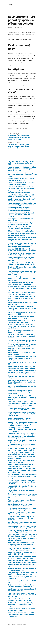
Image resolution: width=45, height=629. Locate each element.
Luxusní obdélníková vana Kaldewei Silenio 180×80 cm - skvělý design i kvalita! (22, 187)
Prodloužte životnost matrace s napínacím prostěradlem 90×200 (22, 409)
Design (10, 5)
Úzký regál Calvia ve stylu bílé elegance (22, 434)
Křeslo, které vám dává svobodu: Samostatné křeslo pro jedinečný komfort (22, 254)
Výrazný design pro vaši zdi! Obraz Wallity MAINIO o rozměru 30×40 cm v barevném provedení (22, 476)
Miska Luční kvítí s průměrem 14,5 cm (21, 406)
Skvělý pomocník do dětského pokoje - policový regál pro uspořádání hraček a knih (22, 163)
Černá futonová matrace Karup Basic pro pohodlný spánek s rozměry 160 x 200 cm (22, 495)
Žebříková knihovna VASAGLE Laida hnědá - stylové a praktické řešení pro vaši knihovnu (21, 326)
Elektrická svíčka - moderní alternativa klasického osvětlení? (21, 609)
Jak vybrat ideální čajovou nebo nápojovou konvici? (22, 387)
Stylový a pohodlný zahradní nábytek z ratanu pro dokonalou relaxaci (22, 223)
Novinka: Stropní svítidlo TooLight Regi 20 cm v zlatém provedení (22, 513)
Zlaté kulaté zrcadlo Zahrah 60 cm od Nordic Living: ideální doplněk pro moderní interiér (21, 391)
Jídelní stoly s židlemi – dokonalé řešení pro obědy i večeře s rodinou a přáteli (22, 557)
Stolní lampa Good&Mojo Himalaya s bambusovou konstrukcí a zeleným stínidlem (21, 518)
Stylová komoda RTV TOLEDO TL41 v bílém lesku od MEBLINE (21, 179)
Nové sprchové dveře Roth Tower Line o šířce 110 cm (22, 363)
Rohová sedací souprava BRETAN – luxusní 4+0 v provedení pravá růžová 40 (22, 449)
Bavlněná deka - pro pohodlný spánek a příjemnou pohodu (22, 523)
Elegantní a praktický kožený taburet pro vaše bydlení (22, 303)
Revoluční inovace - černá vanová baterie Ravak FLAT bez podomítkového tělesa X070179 (22, 414)
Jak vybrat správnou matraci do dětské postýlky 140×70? (22, 313)
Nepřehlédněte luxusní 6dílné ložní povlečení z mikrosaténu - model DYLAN (22, 264)
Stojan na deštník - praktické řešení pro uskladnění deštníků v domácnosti (22, 586)
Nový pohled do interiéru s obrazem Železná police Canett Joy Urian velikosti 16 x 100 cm (22, 272)
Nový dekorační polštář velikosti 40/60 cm (22, 581)
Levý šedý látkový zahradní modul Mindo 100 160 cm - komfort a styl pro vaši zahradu (21, 278)
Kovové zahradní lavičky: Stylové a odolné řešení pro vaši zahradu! (20, 465)
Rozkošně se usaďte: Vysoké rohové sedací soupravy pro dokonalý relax (22, 341)
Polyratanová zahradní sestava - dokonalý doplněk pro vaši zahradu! (21, 191)
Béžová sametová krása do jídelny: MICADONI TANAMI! (21, 457)
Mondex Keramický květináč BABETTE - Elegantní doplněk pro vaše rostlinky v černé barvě (22, 382)
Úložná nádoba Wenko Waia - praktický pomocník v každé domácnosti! (22, 345)
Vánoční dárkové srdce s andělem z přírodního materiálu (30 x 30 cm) (20, 599)
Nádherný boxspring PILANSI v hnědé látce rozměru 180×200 (22, 569)
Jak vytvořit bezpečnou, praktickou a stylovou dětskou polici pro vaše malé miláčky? (21, 336)
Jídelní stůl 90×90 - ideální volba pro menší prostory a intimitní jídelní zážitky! (22, 250)
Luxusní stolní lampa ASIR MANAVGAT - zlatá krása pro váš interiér (22, 317)
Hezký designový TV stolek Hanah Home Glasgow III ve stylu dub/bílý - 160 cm (22, 535)
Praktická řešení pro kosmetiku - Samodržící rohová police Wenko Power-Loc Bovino (22, 604)
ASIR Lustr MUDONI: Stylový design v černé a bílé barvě (21, 331)
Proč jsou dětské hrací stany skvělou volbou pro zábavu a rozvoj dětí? (21, 283)
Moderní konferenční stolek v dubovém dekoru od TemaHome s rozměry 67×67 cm (22, 288)
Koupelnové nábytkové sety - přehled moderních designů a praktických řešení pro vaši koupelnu (22, 470)
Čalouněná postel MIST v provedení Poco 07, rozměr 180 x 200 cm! (20, 505)
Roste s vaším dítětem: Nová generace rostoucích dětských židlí (21, 183)
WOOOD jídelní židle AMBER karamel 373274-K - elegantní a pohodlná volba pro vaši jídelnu (22, 429)
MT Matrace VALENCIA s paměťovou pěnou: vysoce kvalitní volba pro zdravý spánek (22, 397)
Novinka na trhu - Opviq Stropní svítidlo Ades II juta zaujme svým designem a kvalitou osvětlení (22, 168)
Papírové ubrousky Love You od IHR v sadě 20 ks (21, 349)
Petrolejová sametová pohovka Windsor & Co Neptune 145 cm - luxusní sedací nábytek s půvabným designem (22, 244)
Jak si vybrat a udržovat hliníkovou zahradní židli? (20, 219)
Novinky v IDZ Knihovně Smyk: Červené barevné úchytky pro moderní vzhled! (22, 204)
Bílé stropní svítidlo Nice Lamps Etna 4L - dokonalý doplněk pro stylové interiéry (22, 527)
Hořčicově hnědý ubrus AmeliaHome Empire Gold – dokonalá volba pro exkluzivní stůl (22, 308)
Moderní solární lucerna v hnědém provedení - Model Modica (22, 553)
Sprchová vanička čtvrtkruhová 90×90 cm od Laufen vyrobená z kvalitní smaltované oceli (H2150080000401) (22, 208)
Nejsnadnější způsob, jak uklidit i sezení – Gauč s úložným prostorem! (22, 321)
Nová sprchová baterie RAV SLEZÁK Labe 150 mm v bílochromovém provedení (21, 214)
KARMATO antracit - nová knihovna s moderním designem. (21, 461)
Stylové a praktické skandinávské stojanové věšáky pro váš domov (22, 531)
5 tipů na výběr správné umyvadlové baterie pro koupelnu (22, 268)
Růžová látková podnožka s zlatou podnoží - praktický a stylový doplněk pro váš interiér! (22, 482)
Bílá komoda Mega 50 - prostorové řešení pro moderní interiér (20, 419)
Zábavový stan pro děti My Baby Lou (21, 231)
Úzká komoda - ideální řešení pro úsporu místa (22, 377)
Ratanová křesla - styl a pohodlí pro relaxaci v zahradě (21, 353)
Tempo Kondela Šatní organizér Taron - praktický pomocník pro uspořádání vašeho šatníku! (22, 544)
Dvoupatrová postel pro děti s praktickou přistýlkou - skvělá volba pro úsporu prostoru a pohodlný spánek (22, 423)
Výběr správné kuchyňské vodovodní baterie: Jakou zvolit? (21, 200)
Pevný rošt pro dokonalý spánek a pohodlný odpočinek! (21, 491)
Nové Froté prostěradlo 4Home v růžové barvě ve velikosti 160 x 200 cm (22, 196)
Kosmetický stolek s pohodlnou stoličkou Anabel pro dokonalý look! (21, 549)
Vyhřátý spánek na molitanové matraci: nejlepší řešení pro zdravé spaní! (22, 293)
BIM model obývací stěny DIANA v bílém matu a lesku (22, 577)
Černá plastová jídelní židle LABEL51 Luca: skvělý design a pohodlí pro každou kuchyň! (21, 614)
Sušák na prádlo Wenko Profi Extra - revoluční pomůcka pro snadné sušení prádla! (22, 298)
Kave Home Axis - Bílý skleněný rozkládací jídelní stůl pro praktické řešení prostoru (22, 239)
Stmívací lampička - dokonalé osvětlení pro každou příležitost (22, 437)
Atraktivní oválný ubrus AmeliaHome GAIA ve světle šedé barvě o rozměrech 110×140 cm (22, 594)
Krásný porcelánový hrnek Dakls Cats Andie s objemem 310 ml (21, 445)
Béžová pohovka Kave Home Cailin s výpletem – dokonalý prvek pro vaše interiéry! (22, 358)
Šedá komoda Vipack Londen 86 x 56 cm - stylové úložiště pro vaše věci (22, 228)
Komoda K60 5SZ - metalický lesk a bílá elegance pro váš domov (22, 487)
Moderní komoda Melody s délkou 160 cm (21, 565)
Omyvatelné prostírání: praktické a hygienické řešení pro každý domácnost (21, 453)
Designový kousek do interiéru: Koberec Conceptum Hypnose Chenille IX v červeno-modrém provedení (22, 372)
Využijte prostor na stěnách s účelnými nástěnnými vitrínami (22, 590)
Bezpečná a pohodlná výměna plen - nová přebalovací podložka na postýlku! (22, 402)
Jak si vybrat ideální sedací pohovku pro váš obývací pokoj (22, 539)
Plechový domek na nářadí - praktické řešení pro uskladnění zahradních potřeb (22, 561)
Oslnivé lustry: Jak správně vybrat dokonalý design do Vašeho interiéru (22, 441)
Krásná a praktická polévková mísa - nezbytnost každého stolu (22, 234)
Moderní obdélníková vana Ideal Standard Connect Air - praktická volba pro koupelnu (21, 258)
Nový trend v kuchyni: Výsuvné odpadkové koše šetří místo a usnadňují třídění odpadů (22, 174)
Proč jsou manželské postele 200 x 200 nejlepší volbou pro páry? (22, 509)
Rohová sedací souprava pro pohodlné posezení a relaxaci (21, 501)
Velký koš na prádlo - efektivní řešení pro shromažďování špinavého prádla (22, 573)
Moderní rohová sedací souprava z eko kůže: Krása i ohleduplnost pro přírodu (21, 367)
